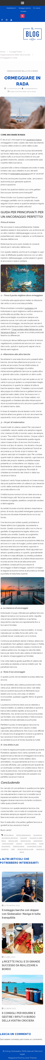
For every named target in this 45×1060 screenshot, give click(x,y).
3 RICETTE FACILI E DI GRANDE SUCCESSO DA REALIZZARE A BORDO (21, 965)
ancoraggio (38, 835)
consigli (19, 843)
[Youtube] (11, 20)
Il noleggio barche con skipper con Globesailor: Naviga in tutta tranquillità (21, 914)
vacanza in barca (34, 140)
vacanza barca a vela (25, 849)
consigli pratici (30, 843)
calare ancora (25, 841)
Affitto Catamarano (23, 835)
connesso (15, 1039)
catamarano (38, 841)
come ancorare (7, 843)
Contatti (23, 11)
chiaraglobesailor (31, 88)
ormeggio (4, 849)
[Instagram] (7, 20)
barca (4, 841)
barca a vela (13, 841)
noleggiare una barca (20, 174)
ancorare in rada (36, 838)
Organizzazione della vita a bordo (22, 71)
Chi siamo (36, 8)
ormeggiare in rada (34, 846)
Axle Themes (31, 1058)
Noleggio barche (25, 8)
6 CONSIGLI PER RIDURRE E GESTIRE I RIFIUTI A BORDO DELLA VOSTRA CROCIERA (19, 1017)
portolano (29, 308)
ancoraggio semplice (10, 838)
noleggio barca (18, 846)
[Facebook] (2, 20)
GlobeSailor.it (11, 8)
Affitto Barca (9, 835)
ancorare (23, 838)
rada (13, 849)
